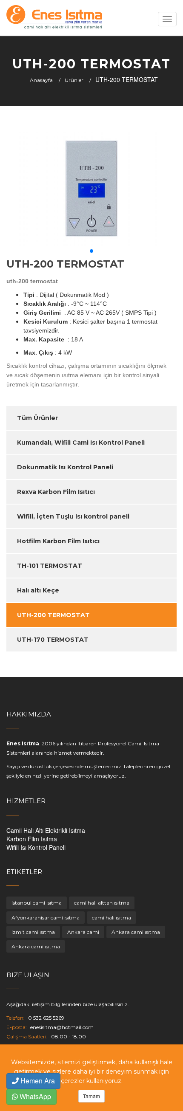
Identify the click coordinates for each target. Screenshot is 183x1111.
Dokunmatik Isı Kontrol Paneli (65, 467)
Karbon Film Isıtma (31, 839)
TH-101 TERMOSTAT (49, 566)
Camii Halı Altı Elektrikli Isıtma (45, 830)
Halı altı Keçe (38, 590)
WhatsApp (34, 1096)
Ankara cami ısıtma (136, 932)
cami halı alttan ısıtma (101, 903)
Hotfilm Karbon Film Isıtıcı (58, 541)
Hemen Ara (37, 1081)
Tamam (91, 1096)
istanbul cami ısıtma (36, 903)
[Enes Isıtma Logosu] (54, 18)
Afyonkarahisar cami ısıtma (45, 917)
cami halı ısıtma (111, 917)
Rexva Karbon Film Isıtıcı (56, 492)
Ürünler (74, 80)
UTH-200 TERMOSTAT (53, 615)
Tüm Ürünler (37, 418)
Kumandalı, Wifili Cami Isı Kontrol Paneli (81, 442)
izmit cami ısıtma (33, 932)
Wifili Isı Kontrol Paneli (36, 847)
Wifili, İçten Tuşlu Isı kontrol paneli (73, 516)
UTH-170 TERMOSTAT (53, 639)
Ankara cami (83, 932)
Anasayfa (41, 80)
